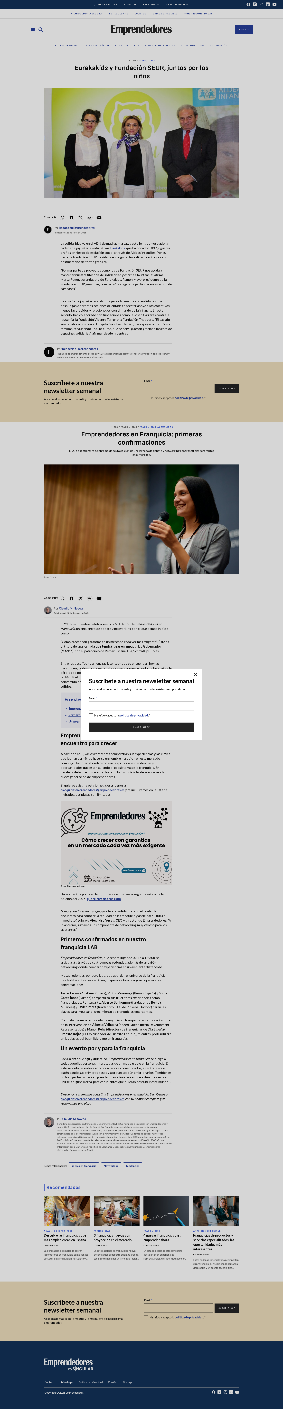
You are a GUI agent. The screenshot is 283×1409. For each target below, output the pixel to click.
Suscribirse (141, 727)
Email (93, 698)
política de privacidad (133, 715)
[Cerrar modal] (195, 674)
